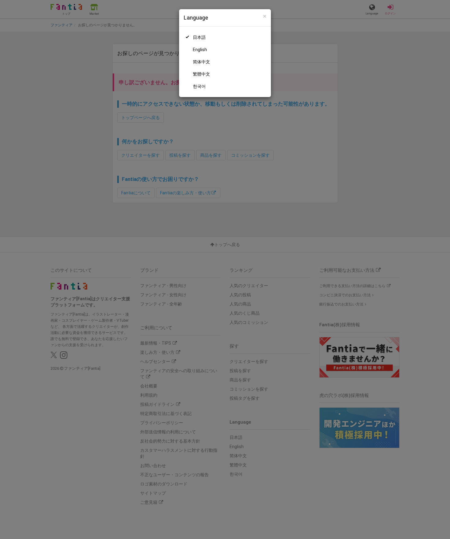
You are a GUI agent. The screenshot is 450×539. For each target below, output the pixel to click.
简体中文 (201, 61)
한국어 (199, 86)
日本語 (199, 37)
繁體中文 (201, 74)
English (200, 49)
